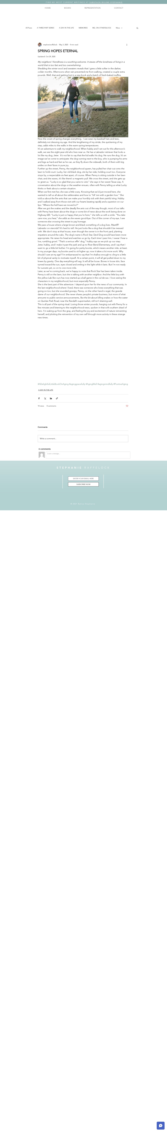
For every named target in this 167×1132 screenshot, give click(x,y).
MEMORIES (83, 28)
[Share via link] (57, 398)
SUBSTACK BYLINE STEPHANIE (106, 2)
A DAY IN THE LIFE (66, 28)
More (118, 28)
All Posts (29, 28)
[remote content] (83, 352)
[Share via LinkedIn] (51, 398)
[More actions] (126, 44)
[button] (67, 8)
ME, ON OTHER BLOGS (101, 28)
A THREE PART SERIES (45, 28)
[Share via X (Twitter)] (45, 398)
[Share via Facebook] (39, 398)
